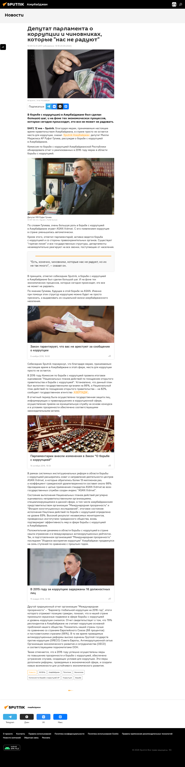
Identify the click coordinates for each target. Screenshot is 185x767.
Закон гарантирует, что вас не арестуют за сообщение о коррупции (70, 348)
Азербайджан (54, 672)
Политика (67, 672)
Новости (32, 672)
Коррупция (67, 678)
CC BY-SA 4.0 (32, 220)
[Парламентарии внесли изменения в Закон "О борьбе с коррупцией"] (70, 433)
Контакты (20, 733)
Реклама (46, 737)
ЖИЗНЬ (42, 672)
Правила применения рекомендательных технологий (147, 733)
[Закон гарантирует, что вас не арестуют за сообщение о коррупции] (70, 324)
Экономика (78, 672)
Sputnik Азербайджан (76, 135)
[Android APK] (12, 748)
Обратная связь (31, 737)
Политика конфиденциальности (69, 733)
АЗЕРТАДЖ (80, 392)
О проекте (8, 733)
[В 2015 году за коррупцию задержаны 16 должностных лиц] (70, 566)
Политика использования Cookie (103, 733)
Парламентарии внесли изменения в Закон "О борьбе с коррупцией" (70, 458)
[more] (110, 356)
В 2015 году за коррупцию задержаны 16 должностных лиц (70, 591)
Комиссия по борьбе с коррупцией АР (44, 678)
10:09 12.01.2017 (34, 46)
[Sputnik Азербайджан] (14, 6)
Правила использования (39, 733)
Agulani (43, 220)
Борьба (78, 678)
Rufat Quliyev (52, 220)
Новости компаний (12, 737)
